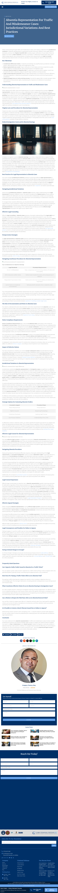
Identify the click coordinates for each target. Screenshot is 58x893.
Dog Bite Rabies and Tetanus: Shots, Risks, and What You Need (47, 731)
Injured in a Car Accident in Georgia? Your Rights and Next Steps (47, 737)
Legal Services (8, 16)
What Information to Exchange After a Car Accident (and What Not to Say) (18, 744)
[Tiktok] (2, 857)
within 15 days (16, 256)
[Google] (11, 857)
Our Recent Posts (45, 860)
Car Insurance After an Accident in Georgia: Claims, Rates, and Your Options (48, 744)
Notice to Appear (17, 343)
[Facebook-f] (5, 857)
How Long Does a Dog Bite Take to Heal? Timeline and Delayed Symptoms (19, 731)
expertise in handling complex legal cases (36, 301)
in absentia (37, 185)
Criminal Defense (23, 860)
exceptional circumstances (13, 171)
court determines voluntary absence (21, 103)
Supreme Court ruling (28, 315)
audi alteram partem (21, 474)
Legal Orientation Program (35, 498)
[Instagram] (4, 857)
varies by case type (35, 545)
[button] (2, 7)
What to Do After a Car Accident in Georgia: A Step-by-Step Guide (19, 737)
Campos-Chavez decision (28, 357)
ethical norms (23, 523)
